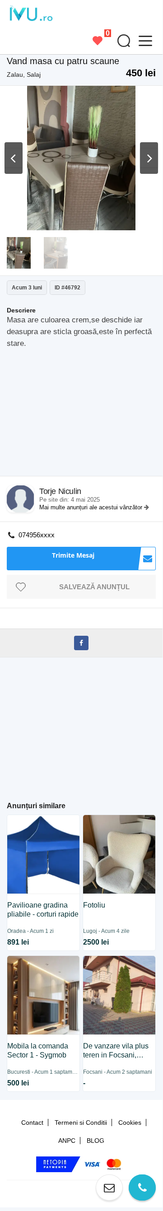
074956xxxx (37, 535)
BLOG (95, 1140)
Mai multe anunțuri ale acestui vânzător (91, 507)
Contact (32, 1122)
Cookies (129, 1122)
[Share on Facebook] (81, 643)
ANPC (66, 1140)
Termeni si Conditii (81, 1122)
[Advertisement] (85, 415)
